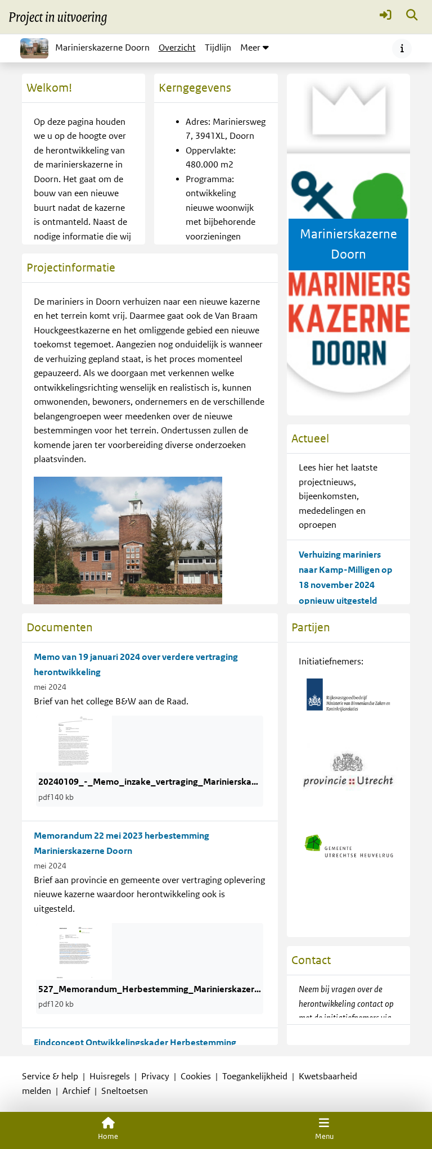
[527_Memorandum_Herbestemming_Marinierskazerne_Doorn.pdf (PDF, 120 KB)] (74, 951)
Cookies (196, 1076)
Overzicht (177, 47)
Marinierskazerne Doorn (102, 47)
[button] (386, 17)
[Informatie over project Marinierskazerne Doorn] (402, 48)
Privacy (155, 1076)
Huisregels (109, 1076)
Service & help (50, 1076)
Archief (76, 1091)
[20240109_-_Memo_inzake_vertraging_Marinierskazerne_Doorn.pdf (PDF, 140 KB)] (74, 743)
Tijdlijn (220, 51)
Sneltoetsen (124, 1091)
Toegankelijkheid (254, 1076)
